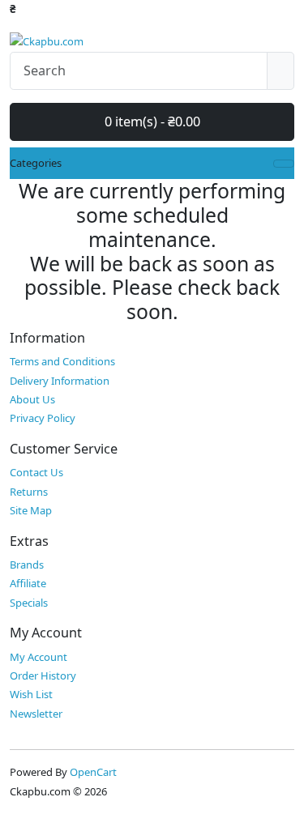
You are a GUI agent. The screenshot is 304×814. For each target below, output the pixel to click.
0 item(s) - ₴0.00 (152, 121)
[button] (12, 9)
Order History (43, 675)
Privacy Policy (42, 418)
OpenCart (93, 772)
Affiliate (28, 583)
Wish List (31, 694)
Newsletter (36, 713)
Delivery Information (59, 380)
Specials (29, 602)
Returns (29, 491)
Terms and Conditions (62, 361)
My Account (38, 657)
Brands (27, 564)
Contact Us (36, 472)
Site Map (31, 510)
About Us (32, 399)
